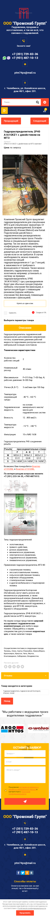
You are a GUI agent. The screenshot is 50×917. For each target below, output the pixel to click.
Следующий (39, 121)
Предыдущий (11, 121)
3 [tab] (25, 211)
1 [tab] (20, 211)
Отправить (25, 801)
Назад (7, 701)
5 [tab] (29, 211)
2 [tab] (22, 211)
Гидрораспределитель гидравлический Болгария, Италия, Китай (22, 692)
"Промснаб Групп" (25, 23)
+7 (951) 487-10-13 (25, 58)
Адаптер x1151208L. (25, 469)
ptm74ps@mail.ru (25, 72)
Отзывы (8, 675)
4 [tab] (27, 211)
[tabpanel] (25, 185)
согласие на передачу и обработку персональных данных (24, 788)
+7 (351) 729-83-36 (25, 54)
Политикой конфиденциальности (19, 793)
